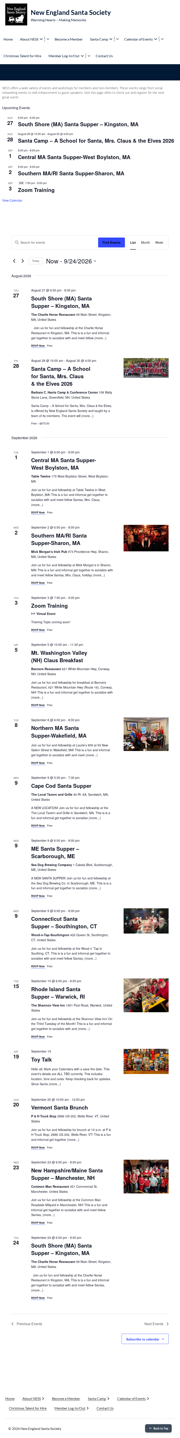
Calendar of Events (138, 39)
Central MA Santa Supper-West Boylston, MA (74, 157)
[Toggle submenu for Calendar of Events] (162, 39)
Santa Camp (99, 39)
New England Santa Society (71, 12)
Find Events (112, 242)
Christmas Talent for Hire (22, 56)
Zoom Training (36, 190)
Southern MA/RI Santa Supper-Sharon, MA (71, 173)
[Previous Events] (14, 261)
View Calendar (12, 200)
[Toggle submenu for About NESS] (48, 39)
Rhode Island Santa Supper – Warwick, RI (58, 992)
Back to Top (160, 1428)
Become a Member (69, 39)
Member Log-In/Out (64, 56)
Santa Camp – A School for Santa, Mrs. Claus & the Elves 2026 (96, 140)
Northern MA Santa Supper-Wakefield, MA (58, 731)
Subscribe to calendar (142, 1339)
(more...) (100, 338)
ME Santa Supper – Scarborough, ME (55, 852)
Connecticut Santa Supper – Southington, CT (64, 922)
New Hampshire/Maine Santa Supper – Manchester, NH (67, 1173)
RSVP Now (38, 346)
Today (35, 261)
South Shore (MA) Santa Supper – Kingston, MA (78, 124)
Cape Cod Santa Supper (61, 785)
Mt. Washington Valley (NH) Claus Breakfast (59, 656)
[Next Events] (22, 261)
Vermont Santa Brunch (59, 1107)
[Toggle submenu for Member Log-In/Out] (89, 56)
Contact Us (104, 56)
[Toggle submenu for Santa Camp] (117, 39)
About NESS (29, 39)
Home (8, 39)
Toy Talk (41, 1059)
